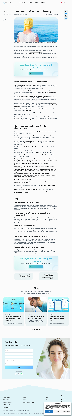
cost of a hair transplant (36, 52)
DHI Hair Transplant (6, 397)
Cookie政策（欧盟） (54, 414)
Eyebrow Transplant (6, 400)
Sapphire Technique (6, 405)
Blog (46, 399)
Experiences (25, 395)
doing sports (39, 152)
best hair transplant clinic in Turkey (31, 189)
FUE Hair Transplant (6, 395)
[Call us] (16, 373)
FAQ (5, 19)
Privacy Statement (60, 414)
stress (25, 173)
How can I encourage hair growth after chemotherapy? (8, 16)
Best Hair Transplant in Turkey (28, 402)
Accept (49, 411)
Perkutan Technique (6, 404)
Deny (58, 411)
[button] (69, 403)
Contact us (43, 2)
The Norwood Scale (6, 407)
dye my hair (37, 112)
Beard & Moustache (6, 399)
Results (24, 399)
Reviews (24, 400)
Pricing (30, 2)
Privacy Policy (5, 410)
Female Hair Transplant (7, 402)
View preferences (66, 411)
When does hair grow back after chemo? (8, 14)
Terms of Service (12, 410)
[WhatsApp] (22, 373)
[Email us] (19, 373)
